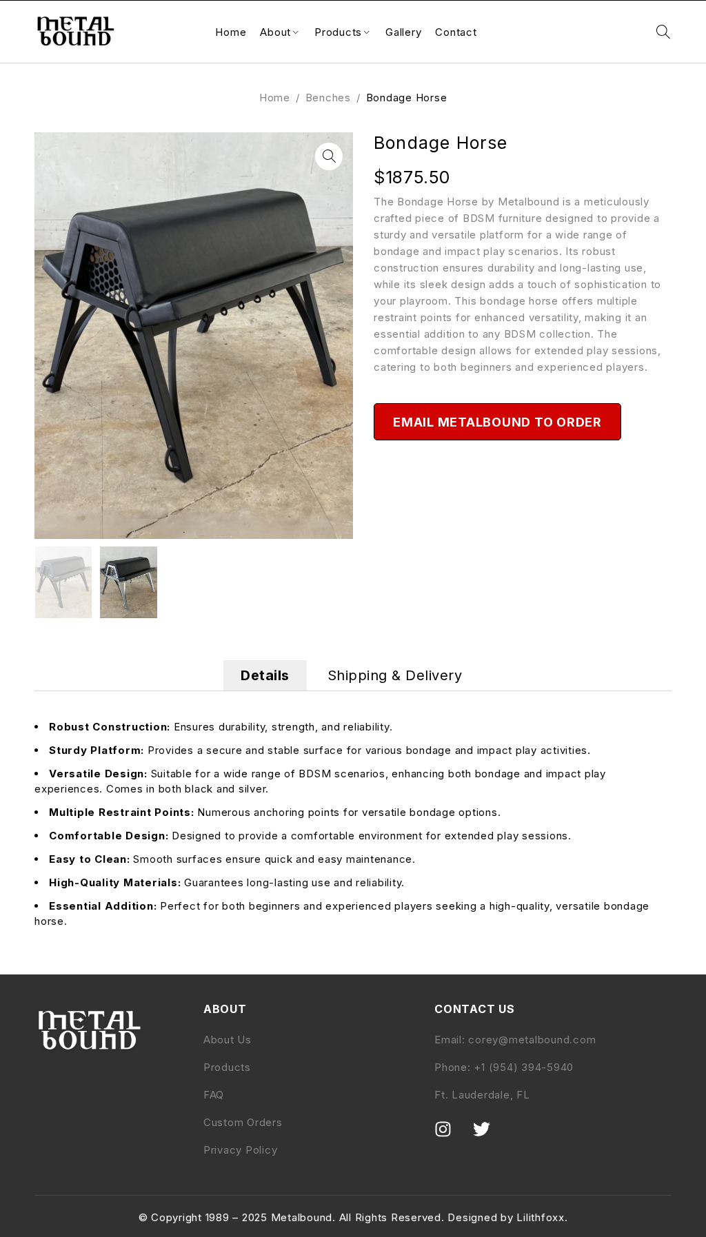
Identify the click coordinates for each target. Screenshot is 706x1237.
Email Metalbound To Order (497, 422)
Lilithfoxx (540, 1217)
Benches (328, 97)
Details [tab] (265, 675)
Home (274, 97)
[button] (329, 156)
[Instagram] (451, 1138)
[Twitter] (490, 1138)
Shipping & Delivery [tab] (395, 675)
